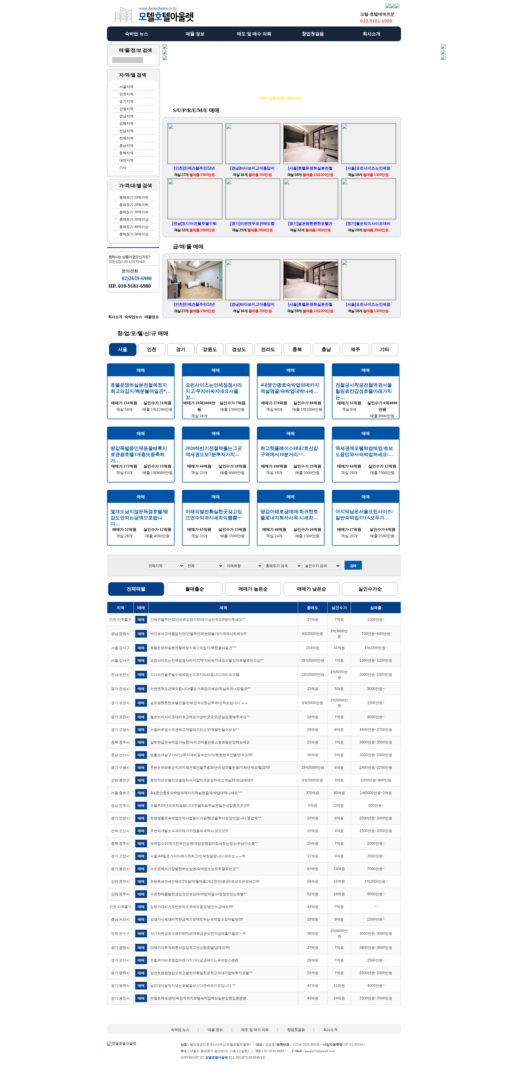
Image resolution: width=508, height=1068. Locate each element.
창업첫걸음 (313, 33)
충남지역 (126, 146)
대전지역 (126, 160)
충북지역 (126, 153)
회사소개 (371, 33)
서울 (122, 349)
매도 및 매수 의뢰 (254, 33)
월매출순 (194, 588)
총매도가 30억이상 (133, 219)
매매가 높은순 (253, 588)
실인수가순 (370, 588)
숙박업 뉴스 (136, 33)
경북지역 (126, 124)
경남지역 (126, 116)
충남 (326, 349)
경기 (181, 349)
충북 (297, 349)
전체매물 (136, 588)
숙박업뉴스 (133, 317)
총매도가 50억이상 (133, 234)
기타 (122, 168)
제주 (355, 349)
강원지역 (126, 109)
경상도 (239, 349)
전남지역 (126, 131)
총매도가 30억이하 (133, 212)
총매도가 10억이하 (133, 197)
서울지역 (126, 87)
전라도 (268, 349)
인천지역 (126, 94)
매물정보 (152, 317)
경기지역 (126, 101)
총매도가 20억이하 (133, 205)
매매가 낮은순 (311, 588)
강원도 (210, 349)
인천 (151, 349)
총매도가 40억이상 (133, 227)
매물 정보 (195, 33)
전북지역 (126, 138)
